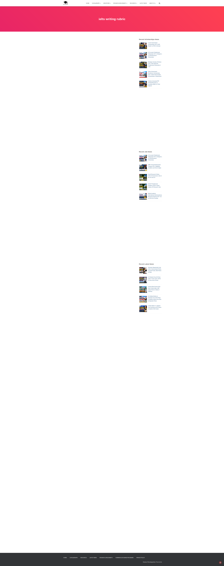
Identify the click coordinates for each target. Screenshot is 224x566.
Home (87, 3)
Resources (133, 3)
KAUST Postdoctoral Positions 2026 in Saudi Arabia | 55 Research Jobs (154, 185)
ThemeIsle (159, 562)
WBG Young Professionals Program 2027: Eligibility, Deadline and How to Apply (154, 166)
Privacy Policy (140, 557)
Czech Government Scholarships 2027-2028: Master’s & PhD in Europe (154, 44)
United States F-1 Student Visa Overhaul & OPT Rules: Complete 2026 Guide (155, 307)
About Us (152, 3)
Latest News (143, 3)
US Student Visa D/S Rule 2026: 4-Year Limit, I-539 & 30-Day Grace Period (154, 279)
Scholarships (96, 3)
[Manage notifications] (220, 562)
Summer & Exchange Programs (124, 557)
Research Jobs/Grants (119, 3)
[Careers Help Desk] (65, 3)
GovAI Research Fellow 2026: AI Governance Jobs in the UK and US (155, 176)
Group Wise (106, 3)
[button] (100, 3)
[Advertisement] (150, 119)
